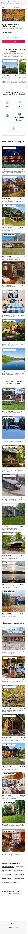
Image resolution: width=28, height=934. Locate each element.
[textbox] (7, 37)
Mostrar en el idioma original (17, 3)
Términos (16, 927)
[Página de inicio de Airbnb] (3, 7)
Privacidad (10, 927)
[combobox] (13, 32)
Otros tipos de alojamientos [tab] (8, 866)
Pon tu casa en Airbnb (19, 7)
